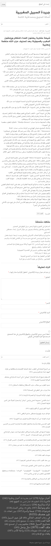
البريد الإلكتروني (44, 312)
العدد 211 (40, 213)
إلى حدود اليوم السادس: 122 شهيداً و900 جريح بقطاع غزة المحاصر (28, 244)
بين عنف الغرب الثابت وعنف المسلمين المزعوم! (35, 460)
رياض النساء (15, 508)
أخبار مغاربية (26, 498)
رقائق (27, 508)
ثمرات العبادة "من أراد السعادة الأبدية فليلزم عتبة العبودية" (31, 418)
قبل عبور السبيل (12, 517)
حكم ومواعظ (41, 508)
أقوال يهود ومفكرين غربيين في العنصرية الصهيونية (33, 250)
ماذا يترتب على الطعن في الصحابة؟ (38, 390)
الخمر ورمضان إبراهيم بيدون (41, 450)
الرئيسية (47, 31)
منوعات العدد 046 (44, 455)
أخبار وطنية (11, 498)
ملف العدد (41, 31)
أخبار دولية (41, 498)
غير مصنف (39, 514)
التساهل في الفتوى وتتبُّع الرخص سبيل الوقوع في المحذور (31, 226)
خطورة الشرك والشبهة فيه (41, 483)
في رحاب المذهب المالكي (36, 517)
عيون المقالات (10, 511)
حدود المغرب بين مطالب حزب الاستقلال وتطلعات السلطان (31, 385)
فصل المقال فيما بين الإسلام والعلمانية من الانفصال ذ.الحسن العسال (28, 440)
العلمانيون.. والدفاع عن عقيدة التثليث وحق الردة (34, 259)
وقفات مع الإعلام (41, 533)
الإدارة (38, 49)
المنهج (14, 501)
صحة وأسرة (25, 511)
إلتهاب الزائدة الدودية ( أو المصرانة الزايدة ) (36, 395)
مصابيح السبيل (39, 524)
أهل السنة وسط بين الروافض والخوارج (37, 478)
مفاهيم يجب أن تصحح (16, 524)
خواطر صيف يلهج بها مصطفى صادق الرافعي (35, 413)
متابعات (30, 521)
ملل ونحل (22, 527)
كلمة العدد (42, 521)
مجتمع (21, 521)
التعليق (47, 277)
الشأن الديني (25, 501)
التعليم (35, 501)
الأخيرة (45, 501)
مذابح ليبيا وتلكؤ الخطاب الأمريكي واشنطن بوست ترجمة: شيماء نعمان (27, 235)
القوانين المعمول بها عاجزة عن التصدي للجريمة (35, 256)
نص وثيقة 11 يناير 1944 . (42, 253)
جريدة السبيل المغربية (33, 12)
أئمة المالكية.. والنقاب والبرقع (41, 247)
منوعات (31, 530)
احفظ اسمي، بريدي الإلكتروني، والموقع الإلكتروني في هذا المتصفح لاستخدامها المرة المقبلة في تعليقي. (28, 335)
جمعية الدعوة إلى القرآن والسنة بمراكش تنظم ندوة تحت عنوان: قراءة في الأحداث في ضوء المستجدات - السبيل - (27, 433)
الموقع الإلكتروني (44, 322)
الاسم (47, 303)
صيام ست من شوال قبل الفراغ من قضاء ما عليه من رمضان (31, 445)
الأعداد (47, 351)
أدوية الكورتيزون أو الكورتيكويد (40, 408)
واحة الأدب (16, 530)
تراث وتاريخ (41, 504)
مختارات (10, 521)
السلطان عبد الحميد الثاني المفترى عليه (37, 465)
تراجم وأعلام (25, 504)
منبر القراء (44, 530)
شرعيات (42, 511)
